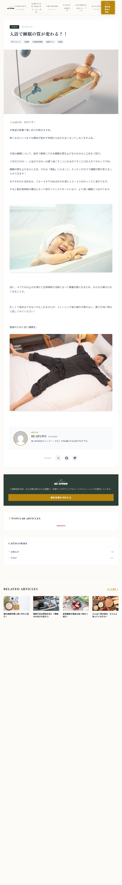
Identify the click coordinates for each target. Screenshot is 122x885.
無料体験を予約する (61, 497)
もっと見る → (112, 589)
